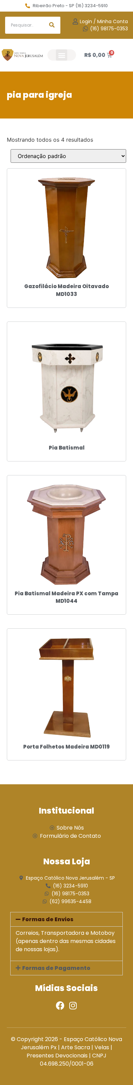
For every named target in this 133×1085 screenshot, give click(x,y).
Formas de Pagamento (56, 968)
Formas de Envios (47, 919)
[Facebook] (60, 1005)
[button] (61, 55)
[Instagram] (73, 1005)
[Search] (51, 25)
